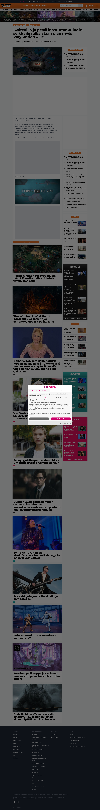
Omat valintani (39, 418)
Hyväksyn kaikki (61, 418)
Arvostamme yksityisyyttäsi (39, 390)
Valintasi (61, 390)
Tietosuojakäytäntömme (65, 423)
